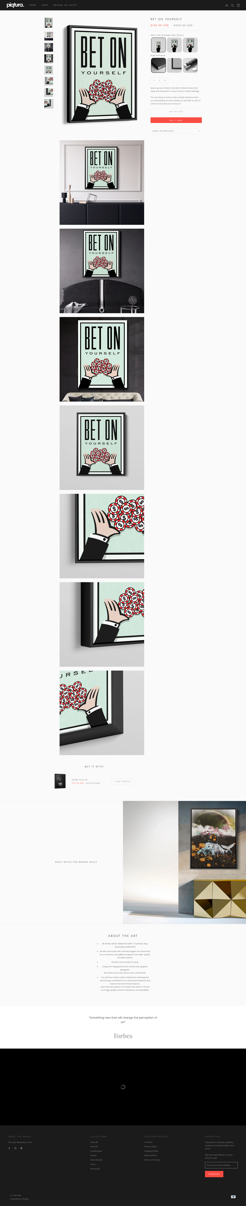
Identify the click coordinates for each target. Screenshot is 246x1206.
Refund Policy (150, 1155)
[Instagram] (15, 1148)
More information (163, 131)
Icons (92, 1164)
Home (32, 5)
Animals (94, 1146)
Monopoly (95, 1168)
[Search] (232, 5)
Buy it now (176, 120)
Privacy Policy (150, 1146)
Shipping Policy (151, 1151)
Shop (45, 5)
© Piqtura (15, 1195)
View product (123, 781)
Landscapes (96, 1151)
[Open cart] (238, 5)
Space (93, 1155)
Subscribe (214, 1174)
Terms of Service (152, 1159)
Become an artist (65, 5)
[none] (158, 45)
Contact (148, 1142)
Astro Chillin (80, 780)
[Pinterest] (21, 1148)
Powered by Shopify (19, 1199)
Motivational (96, 1159)
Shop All (94, 1142)
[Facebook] (9, 1148)
